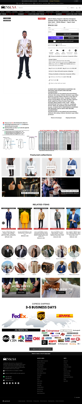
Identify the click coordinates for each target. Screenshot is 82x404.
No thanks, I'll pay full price (41, 216)
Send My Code (41, 213)
